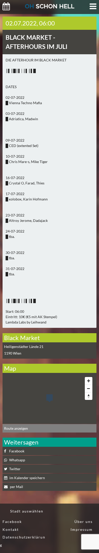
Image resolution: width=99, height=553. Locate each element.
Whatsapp (17, 460)
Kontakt (11, 529)
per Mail (16, 486)
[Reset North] (88, 396)
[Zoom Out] (88, 388)
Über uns (83, 521)
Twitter (15, 469)
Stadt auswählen (26, 511)
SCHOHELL (49, 6)
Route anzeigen (16, 428)
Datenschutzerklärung (22, 541)
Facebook (16, 451)
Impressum (82, 529)
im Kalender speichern (27, 478)
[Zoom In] (88, 381)
